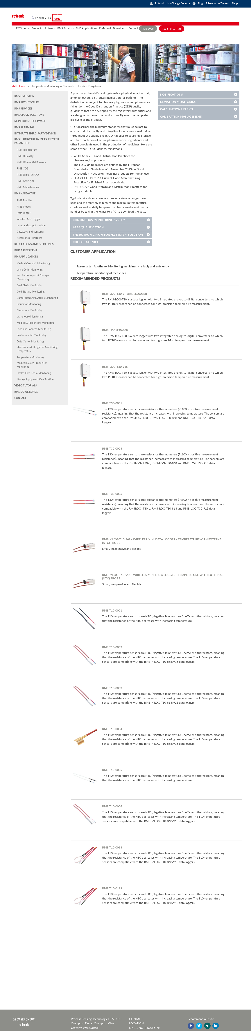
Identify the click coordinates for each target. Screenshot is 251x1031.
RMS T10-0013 (112, 847)
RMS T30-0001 (112, 403)
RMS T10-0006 (112, 806)
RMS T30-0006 (112, 493)
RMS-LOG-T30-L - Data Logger (124, 293)
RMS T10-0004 (112, 729)
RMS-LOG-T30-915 (115, 366)
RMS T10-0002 (112, 647)
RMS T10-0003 (112, 688)
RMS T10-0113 (112, 888)
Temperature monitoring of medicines (101, 273)
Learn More (105, 311)
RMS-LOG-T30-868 (115, 330)
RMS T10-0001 (112, 610)
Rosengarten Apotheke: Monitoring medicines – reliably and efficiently (123, 266)
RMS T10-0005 (112, 770)
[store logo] (42, 17)
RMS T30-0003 (112, 448)
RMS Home (19, 86)
